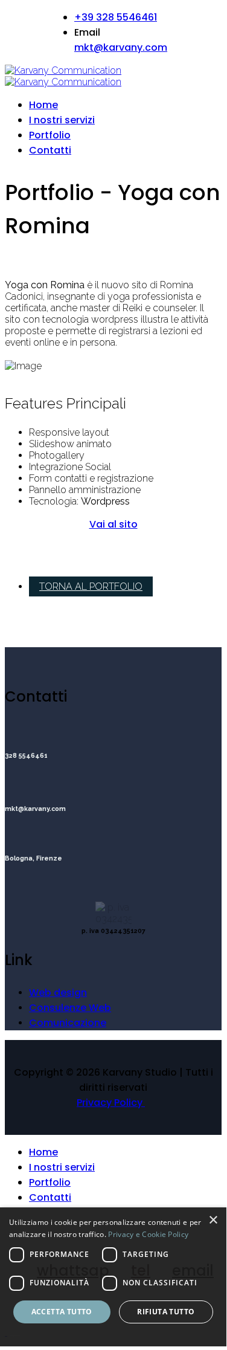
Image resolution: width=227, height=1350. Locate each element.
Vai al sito (113, 524)
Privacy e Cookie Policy (148, 1234)
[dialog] (113, 1276)
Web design (58, 993)
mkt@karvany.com (120, 47)
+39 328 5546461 (115, 17)
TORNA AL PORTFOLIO (90, 586)
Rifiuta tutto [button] (165, 1311)
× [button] (212, 1220)
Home (43, 105)
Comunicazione (67, 1023)
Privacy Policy (111, 1102)
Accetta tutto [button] (61, 1311)
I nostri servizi (62, 120)
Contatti (50, 150)
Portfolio (50, 135)
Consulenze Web (70, 1008)
